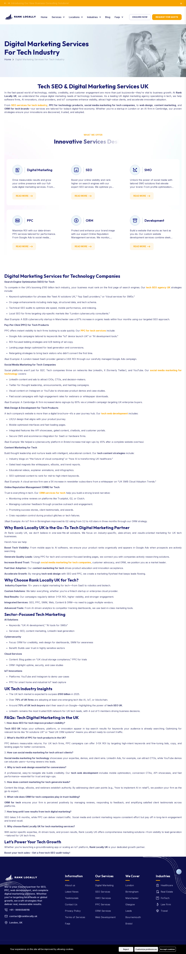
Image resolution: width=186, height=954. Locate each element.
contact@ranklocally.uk (23, 916)
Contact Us (71, 904)
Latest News (71, 891)
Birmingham (131, 891)
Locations (74, 17)
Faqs (117, 17)
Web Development (105, 917)
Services (57, 17)
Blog (107, 17)
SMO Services (103, 898)
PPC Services (102, 904)
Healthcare (167, 885)
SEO (89, 170)
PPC (30, 220)
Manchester (132, 898)
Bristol (128, 923)
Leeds (128, 910)
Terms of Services (75, 917)
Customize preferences (146, 949)
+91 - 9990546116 (19, 909)
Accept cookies (167, 949)
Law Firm (166, 904)
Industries (92, 17)
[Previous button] (9, 3)
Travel (164, 910)
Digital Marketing (39, 170)
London (129, 885)
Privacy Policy (73, 910)
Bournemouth (133, 917)
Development (154, 220)
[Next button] (5, 3)
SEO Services (102, 891)
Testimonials (71, 898)
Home (44, 17)
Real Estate (167, 891)
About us (70, 885)
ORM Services (103, 910)
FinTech (165, 898)
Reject (126, 949)
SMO (148, 170)
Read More (22, 196)
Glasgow (130, 904)
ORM (89, 220)
